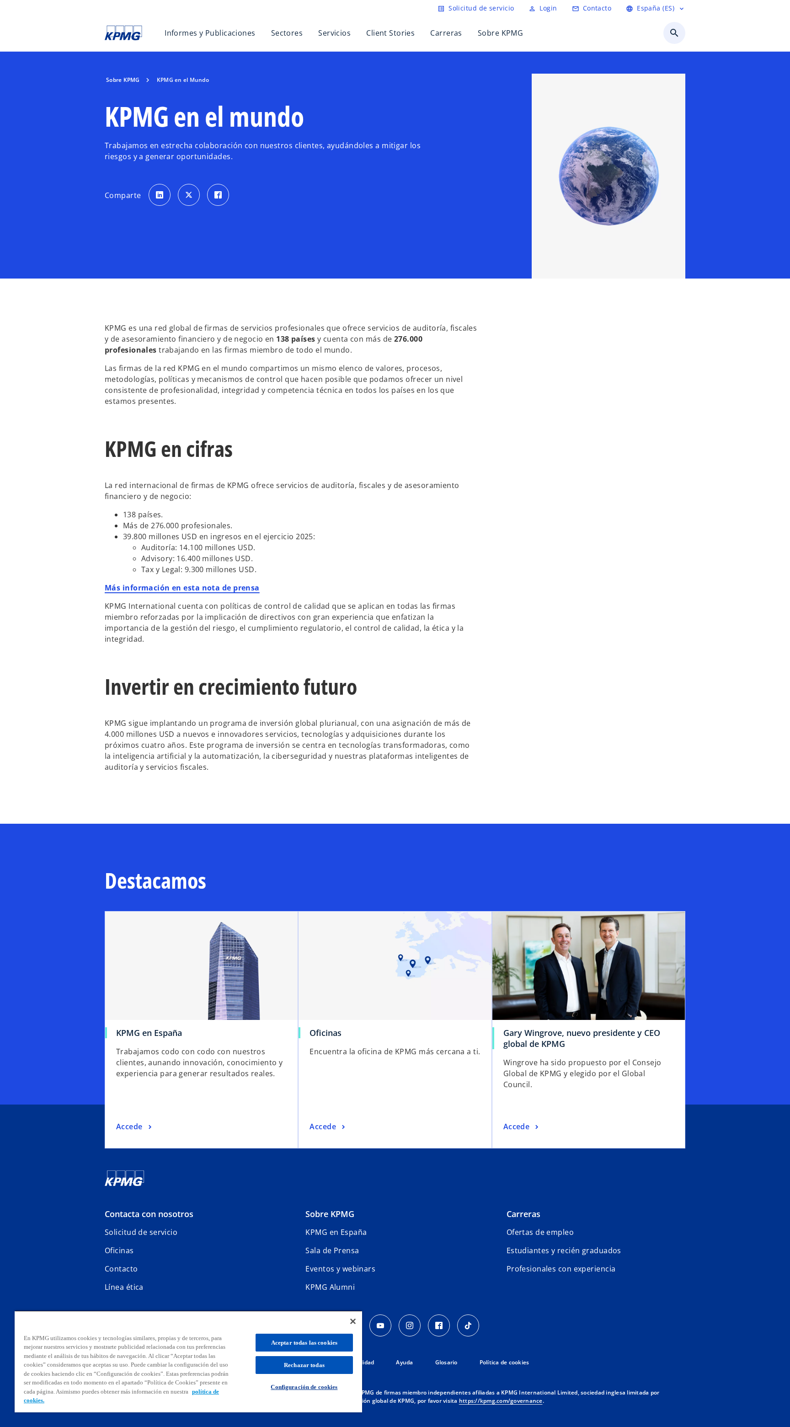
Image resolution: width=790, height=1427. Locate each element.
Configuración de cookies (304, 1387)
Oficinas (326, 1032)
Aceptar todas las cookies (304, 1342)
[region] (188, 1361)
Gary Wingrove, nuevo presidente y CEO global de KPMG (581, 1038)
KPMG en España (149, 1032)
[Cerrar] (353, 1321)
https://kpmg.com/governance (501, 1401)
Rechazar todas (304, 1365)
